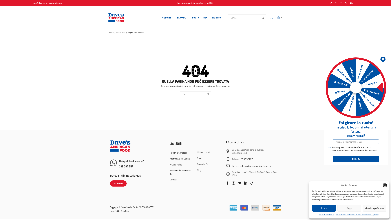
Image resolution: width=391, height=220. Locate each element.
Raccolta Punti (203, 164)
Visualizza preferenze (374, 208)
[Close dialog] (383, 59)
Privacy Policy (176, 164)
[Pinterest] (346, 3)
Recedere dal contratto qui (180, 172)
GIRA (356, 159)
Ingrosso (216, 17)
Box (205, 17)
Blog (199, 170)
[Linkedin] (351, 3)
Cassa (199, 158)
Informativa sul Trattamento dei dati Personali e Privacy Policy (357, 215)
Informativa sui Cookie (326, 215)
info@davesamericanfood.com (47, 2)
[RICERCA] (208, 94)
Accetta (324, 208)
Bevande (181, 17)
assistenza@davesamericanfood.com (255, 165)
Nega (349, 208)
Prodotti (166, 17)
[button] (384, 185)
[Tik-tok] (331, 3)
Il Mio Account (203, 152)
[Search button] (263, 18)
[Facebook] (341, 3)
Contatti (173, 179)
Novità (195, 17)
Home (111, 32)
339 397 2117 (126, 166)
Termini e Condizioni (179, 152)
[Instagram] (336, 3)
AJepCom (125, 210)
